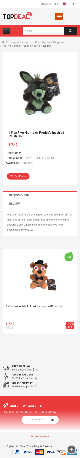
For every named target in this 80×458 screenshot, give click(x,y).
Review (14, 204)
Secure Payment (22, 374)
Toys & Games (19, 42)
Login (55, 4)
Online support (22, 383)
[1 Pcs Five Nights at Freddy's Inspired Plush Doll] (40, 275)
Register (46, 4)
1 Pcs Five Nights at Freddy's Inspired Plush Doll (34, 306)
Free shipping (21, 366)
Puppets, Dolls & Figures (49, 42)
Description (19, 195)
